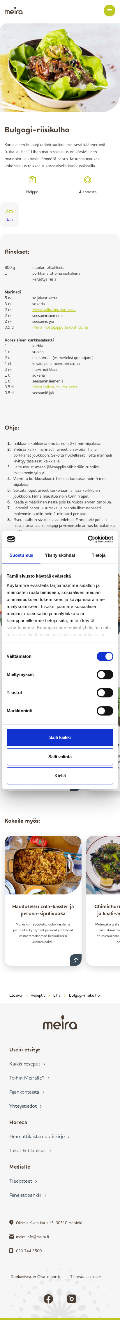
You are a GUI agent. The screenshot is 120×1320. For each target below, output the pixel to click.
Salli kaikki (60, 737)
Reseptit (38, 995)
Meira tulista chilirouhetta (55, 386)
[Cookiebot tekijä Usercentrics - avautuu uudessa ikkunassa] (87, 539)
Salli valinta (60, 756)
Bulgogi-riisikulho (84, 995)
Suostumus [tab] (21, 555)
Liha (57, 995)
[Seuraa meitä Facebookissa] (48, 1299)
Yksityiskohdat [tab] (60, 555)
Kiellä (60, 775)
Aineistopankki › (27, 1194)
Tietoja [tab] (99, 555)
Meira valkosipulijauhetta (54, 309)
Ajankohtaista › (26, 1091)
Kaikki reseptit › (27, 1063)
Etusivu (15, 995)
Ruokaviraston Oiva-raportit (35, 1276)
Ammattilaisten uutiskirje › (39, 1136)
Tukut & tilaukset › (30, 1150)
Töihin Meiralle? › (29, 1077)
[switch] (105, 674)
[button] (109, 10)
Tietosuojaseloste (85, 1276)
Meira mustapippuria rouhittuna (60, 327)
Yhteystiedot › (25, 1105)
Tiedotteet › (23, 1180)
